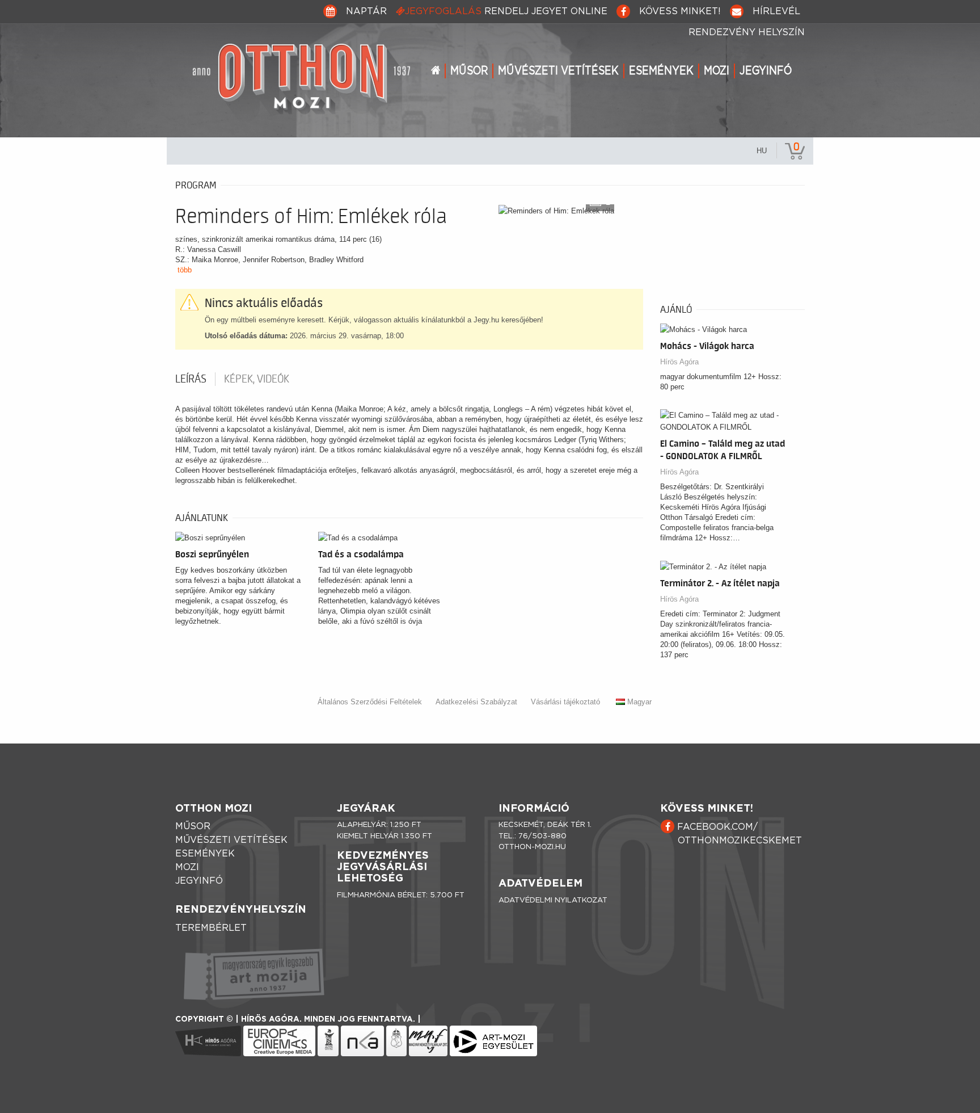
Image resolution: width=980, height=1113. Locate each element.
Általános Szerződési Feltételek (370, 702)
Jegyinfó (766, 71)
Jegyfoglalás (506, 11)
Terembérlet (211, 928)
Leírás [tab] (190, 379)
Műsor (469, 71)
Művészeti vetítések (558, 71)
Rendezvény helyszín (746, 32)
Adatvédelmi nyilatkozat (553, 900)
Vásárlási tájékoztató (565, 702)
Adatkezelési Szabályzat (476, 702)
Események (661, 71)
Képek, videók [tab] (256, 379)
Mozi (716, 71)
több (185, 270)
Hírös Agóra (679, 362)
